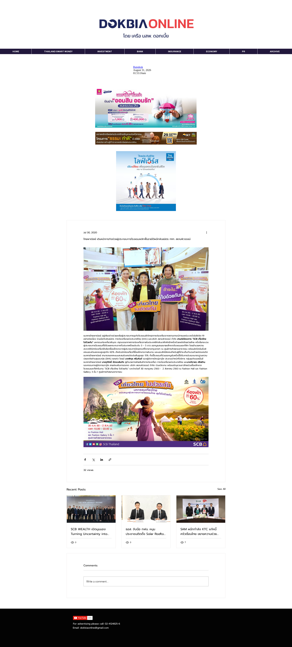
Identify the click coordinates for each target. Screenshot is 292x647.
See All (221, 489)
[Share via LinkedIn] (101, 459)
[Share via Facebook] (85, 459)
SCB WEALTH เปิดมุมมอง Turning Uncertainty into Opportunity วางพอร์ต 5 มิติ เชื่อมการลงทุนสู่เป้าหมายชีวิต (91, 531)
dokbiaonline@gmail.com (94, 628)
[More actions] (206, 232)
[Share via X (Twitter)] (93, 459)
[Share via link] (110, 459)
